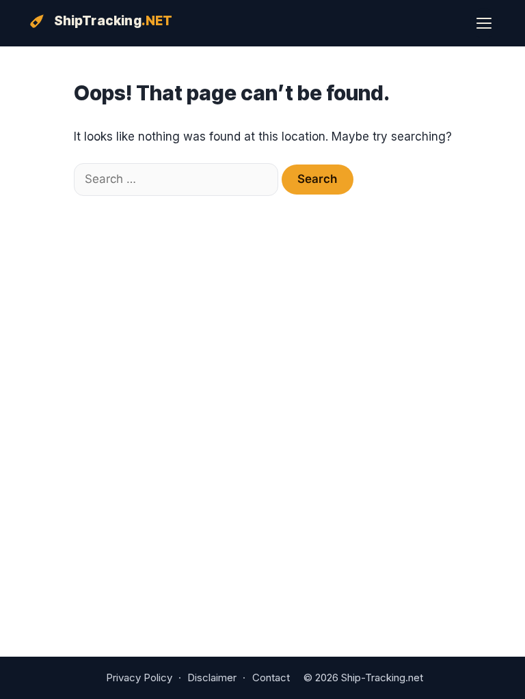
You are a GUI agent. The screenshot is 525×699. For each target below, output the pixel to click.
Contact (271, 677)
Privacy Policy (139, 677)
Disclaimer (212, 677)
